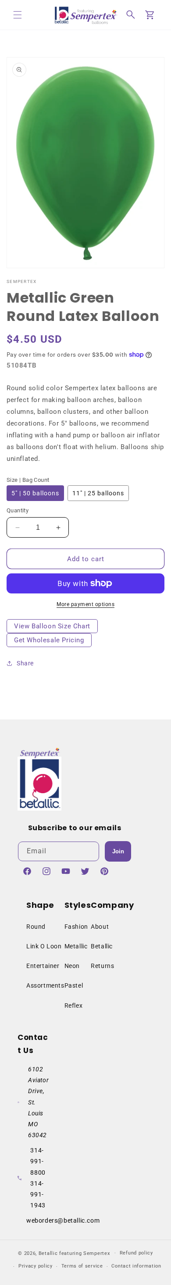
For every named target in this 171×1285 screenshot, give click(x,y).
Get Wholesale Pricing (49, 640)
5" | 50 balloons (35, 493)
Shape (40, 905)
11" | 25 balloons (98, 493)
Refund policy (136, 1253)
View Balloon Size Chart (52, 626)
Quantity (17, 510)
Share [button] (25, 663)
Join (118, 851)
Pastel (73, 985)
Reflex (73, 1005)
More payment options (85, 604)
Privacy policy (35, 1266)
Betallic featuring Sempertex (74, 1253)
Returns (102, 965)
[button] (17, 14)
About (100, 926)
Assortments (45, 985)
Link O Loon (44, 946)
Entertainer (43, 965)
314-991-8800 (37, 1161)
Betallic (102, 946)
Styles (77, 905)
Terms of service (82, 1266)
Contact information (136, 1266)
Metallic (76, 946)
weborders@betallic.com (63, 1220)
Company (112, 905)
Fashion (76, 926)
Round (36, 926)
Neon (72, 965)
